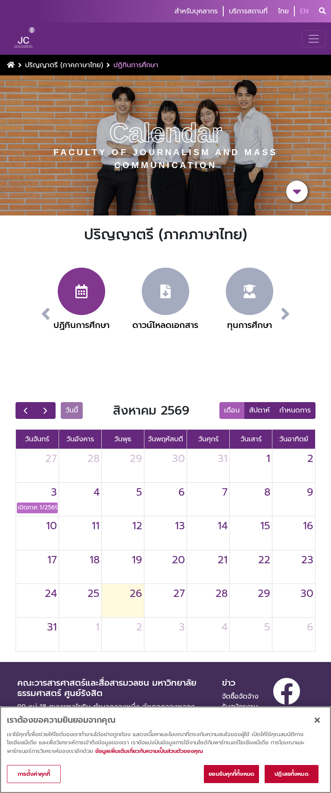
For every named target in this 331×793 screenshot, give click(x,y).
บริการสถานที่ (248, 11)
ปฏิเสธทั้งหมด (291, 774)
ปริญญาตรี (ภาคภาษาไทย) (64, 65)
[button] (295, 314)
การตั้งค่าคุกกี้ (34, 774)
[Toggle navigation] (314, 38)
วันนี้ (72, 410)
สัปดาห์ (259, 410)
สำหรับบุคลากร (196, 11)
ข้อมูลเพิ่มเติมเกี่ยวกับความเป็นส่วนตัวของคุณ (149, 751)
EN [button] (304, 11)
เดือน (232, 410)
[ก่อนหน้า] (26, 410)
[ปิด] (317, 720)
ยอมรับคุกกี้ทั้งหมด (231, 774)
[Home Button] (11, 65)
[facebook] (286, 691)
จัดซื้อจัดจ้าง (240, 696)
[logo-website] (25, 38)
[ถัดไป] (45, 410)
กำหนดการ (295, 410)
